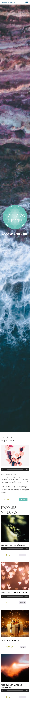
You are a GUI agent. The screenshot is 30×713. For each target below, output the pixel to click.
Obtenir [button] (22, 555)
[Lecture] (3, 469)
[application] (15, 469)
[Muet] (27, 469)
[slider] (15, 469)
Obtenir (23, 499)
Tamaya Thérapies (8, 2)
